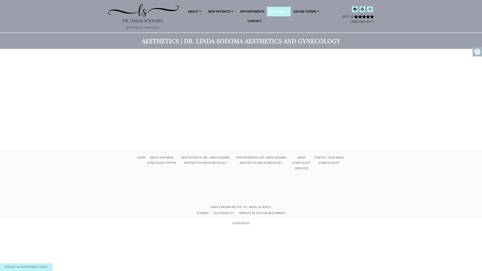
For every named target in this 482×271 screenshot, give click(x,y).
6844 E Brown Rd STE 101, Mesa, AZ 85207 (241, 207)
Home (141, 157)
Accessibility (224, 213)
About (193, 11)
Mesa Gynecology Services (301, 163)
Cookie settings (241, 222)
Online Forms (304, 11)
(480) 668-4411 (362, 22)
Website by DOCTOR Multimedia (262, 213)
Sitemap (203, 213)
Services (276, 11)
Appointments (252, 11)
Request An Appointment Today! (26, 267)
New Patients (219, 11)
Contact (254, 21)
